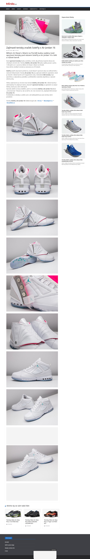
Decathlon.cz (11, 103)
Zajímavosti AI (33, 9)
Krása (13, 9)
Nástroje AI (42, 9)
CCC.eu (39, 101)
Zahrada (25, 9)
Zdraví (7, 9)
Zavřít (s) (54, 549)
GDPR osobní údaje (9, 545)
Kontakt (7, 542)
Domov (19, 9)
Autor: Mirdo (9, 50)
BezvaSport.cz (48, 101)
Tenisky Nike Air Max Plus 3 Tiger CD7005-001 (51, 521)
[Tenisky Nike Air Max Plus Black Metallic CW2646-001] (32, 510)
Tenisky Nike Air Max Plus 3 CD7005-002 (13, 521)
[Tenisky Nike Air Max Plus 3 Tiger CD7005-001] (51, 510)
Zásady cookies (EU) (10, 548)
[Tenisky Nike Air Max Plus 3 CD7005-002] (13, 510)
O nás (6, 551)
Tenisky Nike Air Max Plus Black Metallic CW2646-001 (32, 521)
